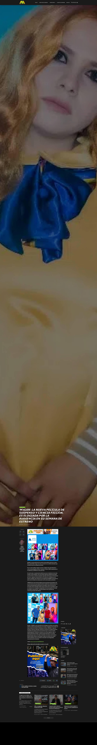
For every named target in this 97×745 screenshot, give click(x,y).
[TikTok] (77, 2)
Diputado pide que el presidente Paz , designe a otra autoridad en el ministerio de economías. (72, 675)
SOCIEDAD (75, 666)
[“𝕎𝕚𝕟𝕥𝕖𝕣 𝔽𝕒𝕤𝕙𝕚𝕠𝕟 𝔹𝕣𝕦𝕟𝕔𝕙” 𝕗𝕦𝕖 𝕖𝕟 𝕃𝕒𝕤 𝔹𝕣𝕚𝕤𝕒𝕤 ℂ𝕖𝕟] (22, 542)
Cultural (21, 707)
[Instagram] (73, 2)
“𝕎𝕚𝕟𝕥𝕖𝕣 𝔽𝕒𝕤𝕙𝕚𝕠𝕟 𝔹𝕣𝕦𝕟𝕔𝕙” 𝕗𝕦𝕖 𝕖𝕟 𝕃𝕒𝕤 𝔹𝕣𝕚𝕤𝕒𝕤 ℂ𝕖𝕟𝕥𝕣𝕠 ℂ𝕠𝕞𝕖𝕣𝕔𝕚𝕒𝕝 (22, 549)
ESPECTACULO (22, 507)
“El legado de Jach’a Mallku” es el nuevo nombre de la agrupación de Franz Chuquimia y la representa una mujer (26, 697)
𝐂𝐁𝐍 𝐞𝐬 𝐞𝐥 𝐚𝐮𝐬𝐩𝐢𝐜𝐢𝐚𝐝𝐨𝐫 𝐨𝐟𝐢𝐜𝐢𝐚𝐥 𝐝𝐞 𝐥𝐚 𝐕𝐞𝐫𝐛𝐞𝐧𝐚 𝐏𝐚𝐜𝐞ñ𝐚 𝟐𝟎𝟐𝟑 (40, 707)
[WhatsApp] (76, 2)
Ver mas (31, 706)
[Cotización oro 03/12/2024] (65, 652)
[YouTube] (66, 624)
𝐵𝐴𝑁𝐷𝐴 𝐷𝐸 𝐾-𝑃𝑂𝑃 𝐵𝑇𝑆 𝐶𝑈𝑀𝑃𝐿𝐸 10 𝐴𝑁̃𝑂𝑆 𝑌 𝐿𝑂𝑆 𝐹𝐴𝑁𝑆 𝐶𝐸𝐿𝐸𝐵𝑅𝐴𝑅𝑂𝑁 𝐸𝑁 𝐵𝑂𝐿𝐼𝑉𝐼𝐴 (71, 707)
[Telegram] (23, 534)
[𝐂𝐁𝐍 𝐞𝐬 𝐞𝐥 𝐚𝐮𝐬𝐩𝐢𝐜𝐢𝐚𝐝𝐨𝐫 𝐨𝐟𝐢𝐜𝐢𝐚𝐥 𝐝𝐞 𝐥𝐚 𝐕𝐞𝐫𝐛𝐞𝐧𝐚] (41, 700)
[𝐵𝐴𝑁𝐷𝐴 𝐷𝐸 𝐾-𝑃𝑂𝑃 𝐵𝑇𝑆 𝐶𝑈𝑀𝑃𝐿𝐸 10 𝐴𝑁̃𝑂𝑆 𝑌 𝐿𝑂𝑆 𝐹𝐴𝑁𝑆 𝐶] (71, 700)
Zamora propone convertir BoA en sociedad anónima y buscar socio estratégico (72, 669)
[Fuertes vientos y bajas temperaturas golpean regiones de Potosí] (63, 664)
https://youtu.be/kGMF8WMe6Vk (37, 641)
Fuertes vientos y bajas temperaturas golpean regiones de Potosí (72, 663)
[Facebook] (71, 2)
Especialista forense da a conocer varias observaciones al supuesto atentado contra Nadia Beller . (72, 682)
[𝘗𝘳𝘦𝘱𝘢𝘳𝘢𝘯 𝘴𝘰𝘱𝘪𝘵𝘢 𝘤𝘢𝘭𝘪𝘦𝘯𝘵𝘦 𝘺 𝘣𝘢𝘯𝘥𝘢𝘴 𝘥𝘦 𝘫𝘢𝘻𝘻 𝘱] (56, 700)
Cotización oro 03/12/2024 (63, 656)
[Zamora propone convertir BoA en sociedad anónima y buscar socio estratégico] (63, 670)
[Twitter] (72, 2)
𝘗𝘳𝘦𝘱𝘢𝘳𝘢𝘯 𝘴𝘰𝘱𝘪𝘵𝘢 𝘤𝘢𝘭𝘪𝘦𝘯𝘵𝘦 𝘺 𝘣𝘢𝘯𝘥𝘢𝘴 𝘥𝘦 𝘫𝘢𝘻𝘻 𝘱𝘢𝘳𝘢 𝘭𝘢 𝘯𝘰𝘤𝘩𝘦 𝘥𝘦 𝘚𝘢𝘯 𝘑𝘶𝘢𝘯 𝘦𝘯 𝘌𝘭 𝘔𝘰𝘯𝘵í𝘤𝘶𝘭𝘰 (56, 707)
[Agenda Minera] (22, 2)
